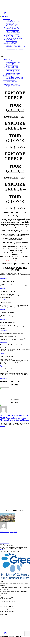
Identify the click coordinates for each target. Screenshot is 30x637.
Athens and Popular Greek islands (14, 38)
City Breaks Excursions (12, 24)
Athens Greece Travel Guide (13, 28)
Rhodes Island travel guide (12, 31)
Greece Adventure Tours (9, 39)
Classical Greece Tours (11, 20)
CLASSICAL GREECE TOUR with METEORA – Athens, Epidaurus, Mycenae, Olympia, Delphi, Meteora (14, 418)
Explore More (3, 278)
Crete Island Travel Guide (12, 30)
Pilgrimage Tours (10, 23)
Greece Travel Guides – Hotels (10, 27)
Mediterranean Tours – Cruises (10, 43)
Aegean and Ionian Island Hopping (14, 36)
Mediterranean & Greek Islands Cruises (15, 46)
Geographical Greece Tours (13, 21)
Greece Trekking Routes (12, 42)
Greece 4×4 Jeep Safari (11, 41)
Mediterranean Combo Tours (13, 45)
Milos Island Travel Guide (12, 34)
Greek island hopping (8, 35)
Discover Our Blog (4, 543)
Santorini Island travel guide (13, 32)
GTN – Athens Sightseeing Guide (8, 532)
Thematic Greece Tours (12, 25)
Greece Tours (6, 19)
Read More (2, 426)
